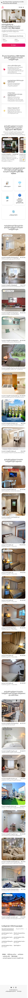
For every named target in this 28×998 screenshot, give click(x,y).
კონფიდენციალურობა (11, 991)
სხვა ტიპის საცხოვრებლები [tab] (8, 928)
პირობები (19, 991)
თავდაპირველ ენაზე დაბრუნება (10, 3)
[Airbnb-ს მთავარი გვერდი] (3, 7)
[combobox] (13, 36)
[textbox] (7, 41)
